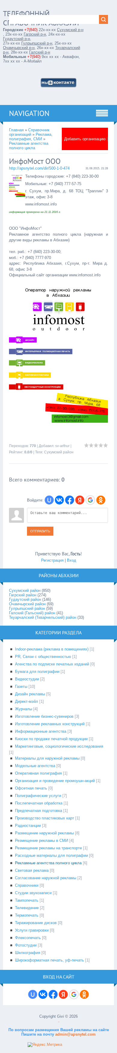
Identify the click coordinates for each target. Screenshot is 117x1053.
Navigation (29, 113)
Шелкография (27, 952)
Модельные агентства (35, 766)
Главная (16, 130)
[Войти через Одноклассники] (100, 500)
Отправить (40, 531)
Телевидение (27, 908)
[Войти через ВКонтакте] (59, 500)
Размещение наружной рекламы (44, 833)
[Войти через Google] (90, 500)
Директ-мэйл (26, 701)
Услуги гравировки (32, 930)
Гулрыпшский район (27, 608)
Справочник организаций (29, 132)
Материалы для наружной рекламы (47, 758)
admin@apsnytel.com (75, 1034)
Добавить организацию (85, 139)
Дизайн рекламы (30, 694)
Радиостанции (28, 825)
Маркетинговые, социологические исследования (59, 746)
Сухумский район (59, 452)
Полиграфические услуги (38, 795)
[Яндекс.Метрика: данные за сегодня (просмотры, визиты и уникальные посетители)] (45, 1044)
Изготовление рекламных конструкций (50, 724)
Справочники (26, 885)
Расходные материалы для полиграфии (51, 855)
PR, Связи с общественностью (43, 656)
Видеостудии (27, 679)
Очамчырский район (27, 604)
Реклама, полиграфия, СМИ (30, 136)
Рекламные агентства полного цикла (28, 145)
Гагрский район (22, 595)
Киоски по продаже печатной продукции (51, 739)
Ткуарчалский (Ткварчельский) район (42, 617)
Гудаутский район (25, 599)
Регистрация (52, 560)
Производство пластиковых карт (44, 818)
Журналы (23, 709)
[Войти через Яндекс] (79, 500)
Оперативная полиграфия (38, 773)
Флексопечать (28, 937)
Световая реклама (32, 870)
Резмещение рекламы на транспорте (48, 848)
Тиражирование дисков (36, 923)
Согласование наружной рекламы (45, 878)
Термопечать (26, 915)
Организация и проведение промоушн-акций (55, 780)
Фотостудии (26, 945)
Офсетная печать (31, 788)
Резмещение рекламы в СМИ (41, 840)
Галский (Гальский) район (32, 613)
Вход (71, 560)
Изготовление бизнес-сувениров (44, 716)
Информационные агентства (40, 731)
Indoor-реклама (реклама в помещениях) (51, 649)
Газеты (21, 686)
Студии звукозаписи (33, 893)
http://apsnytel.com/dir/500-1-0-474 (39, 168)
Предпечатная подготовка (38, 810)
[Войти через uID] (49, 500)
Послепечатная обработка (38, 803)
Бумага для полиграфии (37, 671)
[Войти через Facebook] (69, 500)
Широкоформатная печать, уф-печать (49, 960)
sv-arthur (62, 446)
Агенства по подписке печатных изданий (52, 664)
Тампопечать (26, 900)
